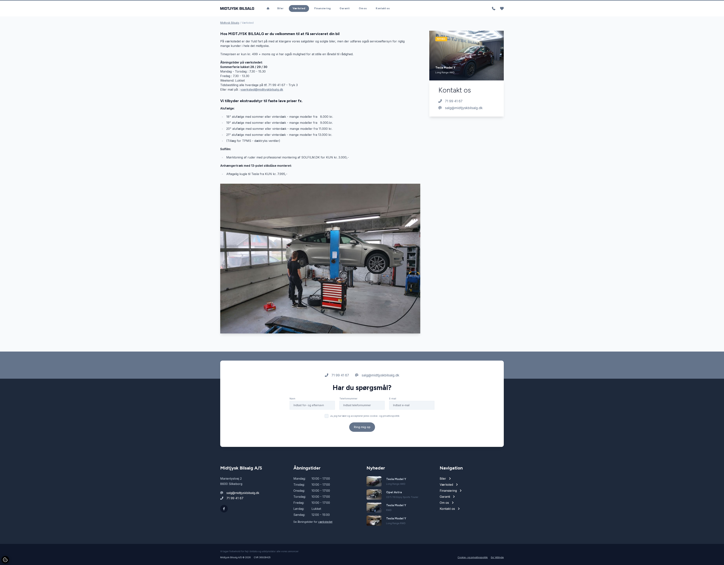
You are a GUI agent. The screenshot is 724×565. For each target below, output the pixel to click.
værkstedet (325, 521)
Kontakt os (383, 8)
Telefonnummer (348, 398)
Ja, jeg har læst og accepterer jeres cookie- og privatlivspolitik (365, 415)
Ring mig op (362, 427)
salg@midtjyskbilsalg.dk (463, 108)
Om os (363, 8)
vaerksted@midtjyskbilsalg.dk (261, 89)
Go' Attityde (497, 557)
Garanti (345, 8)
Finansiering (322, 8)
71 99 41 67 (453, 101)
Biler (280, 8)
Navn (292, 398)
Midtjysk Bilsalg (229, 22)
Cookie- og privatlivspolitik (473, 557)
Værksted (299, 8)
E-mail (392, 398)
